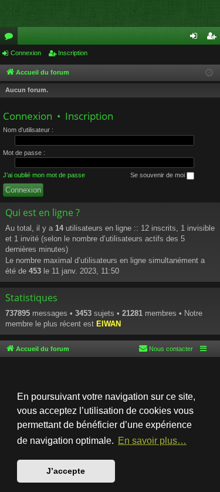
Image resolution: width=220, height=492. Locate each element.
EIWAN (108, 323)
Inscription (72, 52)
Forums (11, 38)
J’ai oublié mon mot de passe (44, 174)
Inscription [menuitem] (213, 38)
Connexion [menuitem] (195, 38)
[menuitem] (165, 348)
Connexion (26, 52)
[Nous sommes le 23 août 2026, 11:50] (209, 73)
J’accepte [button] (65, 471)
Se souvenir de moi (158, 174)
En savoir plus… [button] (152, 441)
